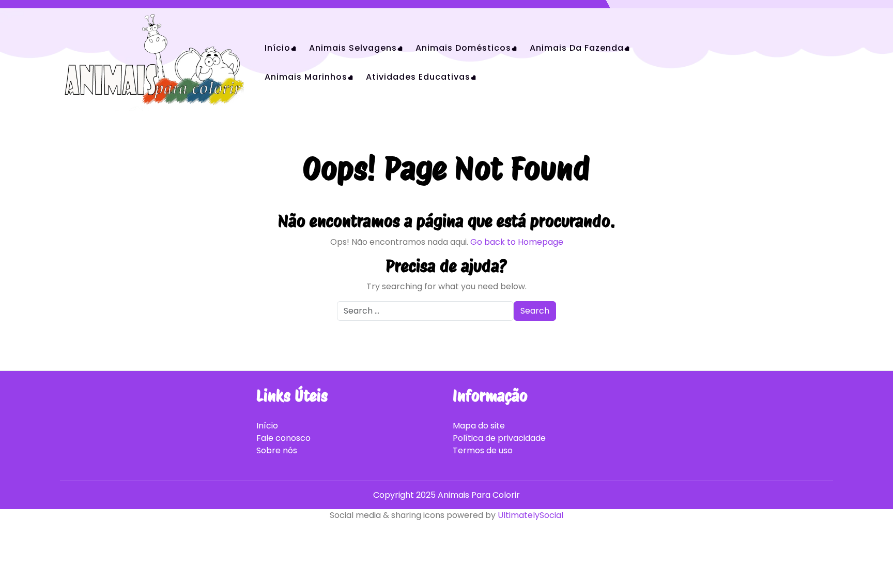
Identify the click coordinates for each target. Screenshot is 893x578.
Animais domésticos (463, 48)
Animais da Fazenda (577, 48)
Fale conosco (283, 438)
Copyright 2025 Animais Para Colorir (446, 495)
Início (277, 48)
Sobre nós (276, 450)
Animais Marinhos (306, 77)
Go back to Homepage (516, 242)
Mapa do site (479, 426)
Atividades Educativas (418, 77)
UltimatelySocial (530, 515)
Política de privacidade (499, 438)
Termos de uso (483, 450)
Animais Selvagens (353, 48)
